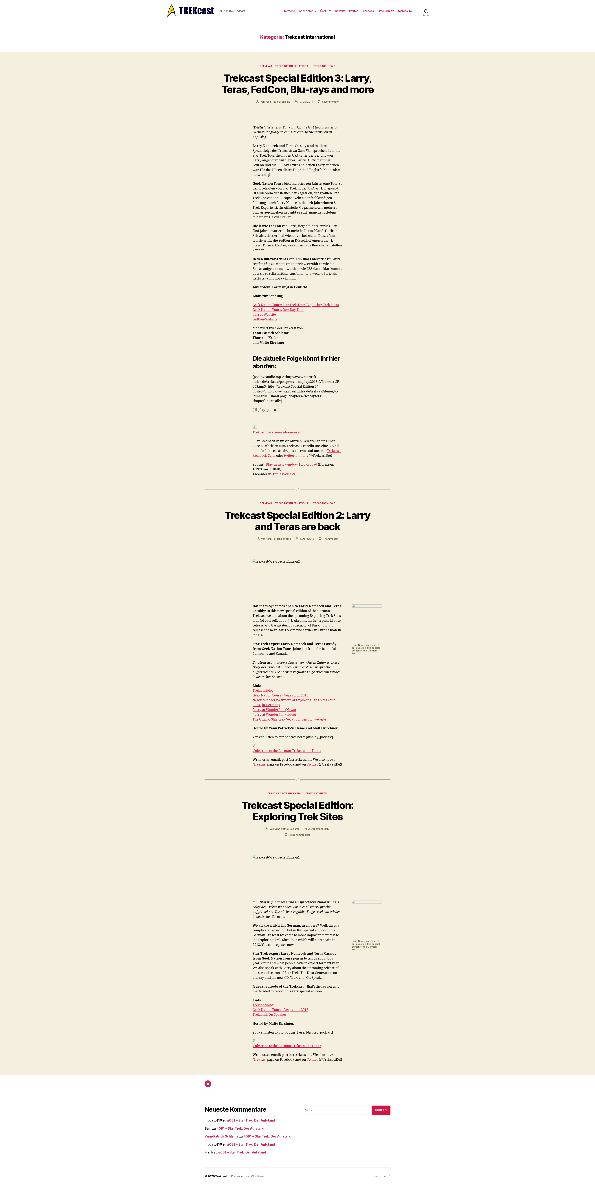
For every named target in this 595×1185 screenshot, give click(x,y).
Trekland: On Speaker (269, 1015)
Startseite (288, 11)
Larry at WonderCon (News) (274, 710)
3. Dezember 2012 (318, 828)
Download (309, 464)
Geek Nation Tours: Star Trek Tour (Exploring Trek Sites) (296, 305)
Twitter (353, 11)
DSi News (266, 66)
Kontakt (340, 11)
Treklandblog (263, 691)
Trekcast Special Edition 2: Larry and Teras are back (297, 520)
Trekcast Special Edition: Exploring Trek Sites (297, 810)
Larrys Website (264, 315)
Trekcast (259, 764)
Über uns (325, 11)
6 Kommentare (330, 101)
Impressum (405, 11)
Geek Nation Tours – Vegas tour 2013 (280, 695)
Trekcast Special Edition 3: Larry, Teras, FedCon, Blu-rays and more (297, 83)
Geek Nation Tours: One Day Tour (278, 310)
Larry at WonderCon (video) (274, 715)
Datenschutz (386, 11)
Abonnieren (306, 11)
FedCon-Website (265, 319)
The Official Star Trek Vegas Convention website (289, 719)
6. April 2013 (307, 538)
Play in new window (282, 464)
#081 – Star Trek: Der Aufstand (251, 1120)
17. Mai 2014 (306, 101)
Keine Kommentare (300, 834)
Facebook (368, 11)
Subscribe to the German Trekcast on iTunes (287, 751)
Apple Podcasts (283, 474)
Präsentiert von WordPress (247, 1176)
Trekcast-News (324, 66)
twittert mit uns (296, 456)
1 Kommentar (330, 538)
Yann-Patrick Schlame (277, 101)
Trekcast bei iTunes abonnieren (277, 432)
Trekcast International (292, 66)
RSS (301, 474)
